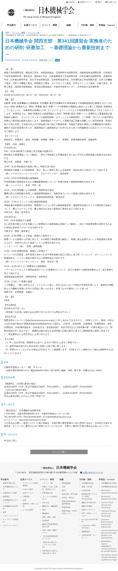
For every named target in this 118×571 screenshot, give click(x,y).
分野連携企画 (47, 493)
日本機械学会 (59, 467)
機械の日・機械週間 (50, 506)
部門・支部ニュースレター (89, 514)
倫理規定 (6, 497)
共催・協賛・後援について (50, 531)
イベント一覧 (33, 33)
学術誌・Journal (107, 25)
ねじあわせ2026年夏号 (90, 520)
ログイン (86, 2)
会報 (24, 500)
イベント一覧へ (59, 452)
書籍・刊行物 (87, 487)
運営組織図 (66, 483)
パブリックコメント (10, 516)
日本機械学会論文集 (109, 487)
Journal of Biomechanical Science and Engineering (107, 523)
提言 (4, 512)
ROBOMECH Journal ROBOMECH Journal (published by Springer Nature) (109, 546)
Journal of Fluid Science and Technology (107, 505)
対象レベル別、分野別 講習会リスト (50, 488)
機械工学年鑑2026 (89, 503)
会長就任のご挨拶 (10, 493)
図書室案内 (86, 532)
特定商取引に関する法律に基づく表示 (50, 552)
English (71, 2)
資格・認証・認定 (49, 517)
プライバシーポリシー (10, 526)
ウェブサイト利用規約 (10, 520)
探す (100, 2)
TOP (7, 33)
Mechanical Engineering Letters (109, 498)
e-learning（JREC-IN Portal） (89, 526)
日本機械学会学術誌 (109, 483)
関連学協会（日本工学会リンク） (69, 512)
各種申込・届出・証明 (30, 505)
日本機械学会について (10, 488)
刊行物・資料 (87, 25)
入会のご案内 (28, 489)
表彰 (44, 510)
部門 (63, 490)
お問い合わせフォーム (93, 472)
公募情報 (26, 497)
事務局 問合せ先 (9, 483)
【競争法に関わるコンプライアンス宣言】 (50, 544)
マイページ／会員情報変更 (30, 484)
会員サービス (30, 25)
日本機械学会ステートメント (10, 501)
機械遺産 (45, 513)
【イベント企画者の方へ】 (50, 498)
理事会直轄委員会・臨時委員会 (69, 502)
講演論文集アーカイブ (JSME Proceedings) (89, 496)
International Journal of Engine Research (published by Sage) (109, 557)
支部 (63, 487)
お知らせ (112, 2)
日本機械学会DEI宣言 (10, 507)
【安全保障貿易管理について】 (50, 537)
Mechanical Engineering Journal (109, 491)
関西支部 (43, 60)
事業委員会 (66, 507)
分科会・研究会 (68, 498)
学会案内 (11, 25)
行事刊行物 (86, 490)
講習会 (51, 60)
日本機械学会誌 (88, 483)
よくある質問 (28, 510)
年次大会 (45, 503)
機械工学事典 (87, 506)
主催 (57, 60)
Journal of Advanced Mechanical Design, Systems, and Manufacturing (109, 534)
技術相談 (45, 521)
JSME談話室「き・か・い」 (89, 536)
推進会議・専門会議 (69, 494)
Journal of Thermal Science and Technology (108, 513)
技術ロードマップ (88, 510)
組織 (68, 25)
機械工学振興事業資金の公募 (50, 525)
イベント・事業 (49, 25)
